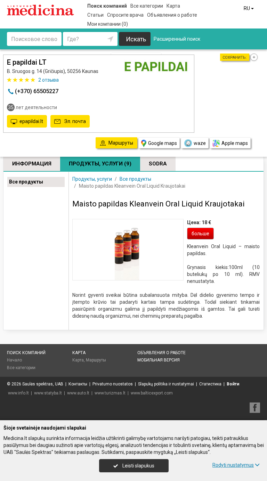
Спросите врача (125, 15)
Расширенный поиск (177, 39)
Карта (173, 6)
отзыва (48, 80)
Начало (14, 360)
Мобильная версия (158, 360)
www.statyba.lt (48, 393)
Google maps (162, 143)
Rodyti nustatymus (233, 465)
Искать (136, 39)
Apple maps (234, 143)
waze (200, 143)
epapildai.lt (31, 121)
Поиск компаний (107, 6)
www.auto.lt (78, 393)
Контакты (77, 384)
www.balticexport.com (152, 393)
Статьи (95, 15)
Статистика (210, 384)
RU (247, 8)
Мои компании (107, 24)
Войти (233, 384)
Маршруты (96, 360)
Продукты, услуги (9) (100, 164)
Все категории (146, 6)
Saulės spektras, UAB (42, 384)
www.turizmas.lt (110, 393)
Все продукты (26, 182)
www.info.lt (18, 393)
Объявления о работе (172, 15)
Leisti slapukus (137, 465)
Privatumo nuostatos (112, 384)
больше (200, 233)
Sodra (158, 164)
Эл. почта (74, 121)
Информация (31, 164)
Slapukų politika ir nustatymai (166, 384)
